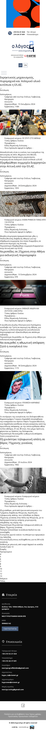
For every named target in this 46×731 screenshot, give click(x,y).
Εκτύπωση (4, 90)
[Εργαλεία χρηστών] (1, 88)
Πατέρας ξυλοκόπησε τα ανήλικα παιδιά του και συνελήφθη (20, 531)
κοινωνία (8, 101)
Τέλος (2, 581)
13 (1, 576)
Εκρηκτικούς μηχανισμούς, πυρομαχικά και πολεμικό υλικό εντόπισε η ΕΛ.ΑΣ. (20, 81)
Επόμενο (3, 578)
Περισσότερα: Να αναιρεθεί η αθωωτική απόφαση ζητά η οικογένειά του (21, 434)
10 (1, 569)
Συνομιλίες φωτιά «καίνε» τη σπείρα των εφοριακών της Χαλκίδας (22, 535)
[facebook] (23, 706)
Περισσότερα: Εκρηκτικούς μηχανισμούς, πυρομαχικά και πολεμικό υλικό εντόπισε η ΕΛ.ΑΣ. (21, 158)
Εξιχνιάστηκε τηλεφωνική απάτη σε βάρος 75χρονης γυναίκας (22, 441)
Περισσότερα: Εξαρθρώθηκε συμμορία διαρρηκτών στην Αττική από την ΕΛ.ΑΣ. (21, 247)
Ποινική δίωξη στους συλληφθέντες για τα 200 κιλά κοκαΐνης (22, 540)
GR (20, 65)
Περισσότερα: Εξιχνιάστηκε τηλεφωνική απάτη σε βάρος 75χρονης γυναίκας (21, 526)
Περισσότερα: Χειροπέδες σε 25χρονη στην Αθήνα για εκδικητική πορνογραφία (22, 338)
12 (1, 573)
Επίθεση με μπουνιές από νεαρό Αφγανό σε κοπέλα (21, 544)
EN (25, 65)
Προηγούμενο (6, 552)
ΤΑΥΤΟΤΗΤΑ (10, 628)
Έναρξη (3, 549)
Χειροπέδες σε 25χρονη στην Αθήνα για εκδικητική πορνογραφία (22, 253)
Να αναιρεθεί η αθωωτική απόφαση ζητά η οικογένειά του (22, 344)
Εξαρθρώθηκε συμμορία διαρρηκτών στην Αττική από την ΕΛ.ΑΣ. (23, 164)
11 (1, 571)
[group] (23, 14)
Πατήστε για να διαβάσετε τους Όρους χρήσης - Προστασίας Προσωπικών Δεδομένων (23, 715)
